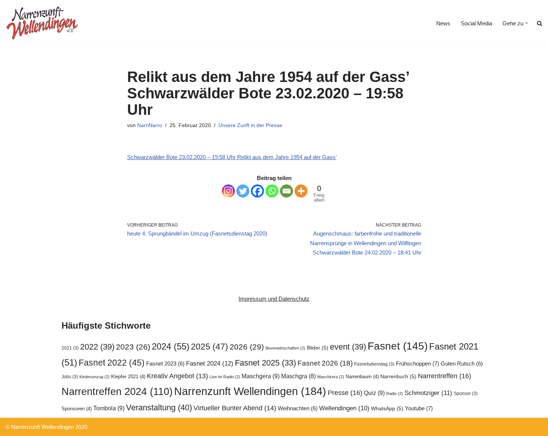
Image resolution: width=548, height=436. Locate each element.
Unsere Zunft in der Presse (250, 125)
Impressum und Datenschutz (274, 299)
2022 (97, 346)
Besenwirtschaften (285, 348)
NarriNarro (149, 125)
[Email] (286, 191)
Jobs (70, 376)
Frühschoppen (417, 363)
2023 (133, 346)
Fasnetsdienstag (374, 364)
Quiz (374, 392)
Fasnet (398, 346)
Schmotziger (428, 392)
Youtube (419, 408)
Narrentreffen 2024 (117, 391)
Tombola (109, 408)
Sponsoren (77, 408)
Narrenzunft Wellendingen (250, 391)
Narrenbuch (398, 376)
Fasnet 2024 (209, 363)
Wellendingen (344, 408)
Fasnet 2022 (112, 362)
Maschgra (298, 376)
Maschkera (330, 377)
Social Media (476, 23)
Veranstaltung (159, 407)
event (348, 346)
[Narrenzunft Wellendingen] (43, 23)
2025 (209, 346)
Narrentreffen (444, 376)
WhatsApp (387, 408)
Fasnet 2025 (265, 362)
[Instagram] (228, 191)
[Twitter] (242, 191)
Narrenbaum (362, 376)
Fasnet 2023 (165, 364)
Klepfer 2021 (128, 376)
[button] (526, 23)
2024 (170, 346)
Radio (394, 393)
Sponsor (466, 393)
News (443, 23)
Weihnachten (298, 408)
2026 (247, 346)
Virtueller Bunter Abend (234, 408)
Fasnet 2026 (325, 363)
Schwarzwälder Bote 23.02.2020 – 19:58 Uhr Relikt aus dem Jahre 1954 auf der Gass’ (232, 157)
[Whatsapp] (271, 191)
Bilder (317, 348)
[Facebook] (257, 191)
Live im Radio (225, 377)
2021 (70, 348)
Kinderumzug (94, 377)
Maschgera (261, 376)
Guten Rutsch (462, 364)
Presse (345, 392)
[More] (301, 191)
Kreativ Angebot (177, 376)
